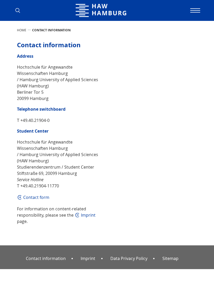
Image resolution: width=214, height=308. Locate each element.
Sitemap (170, 258)
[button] (19, 10)
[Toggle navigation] (194, 10)
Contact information (47, 258)
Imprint (88, 215)
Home (21, 30)
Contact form (36, 197)
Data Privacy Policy (128, 258)
